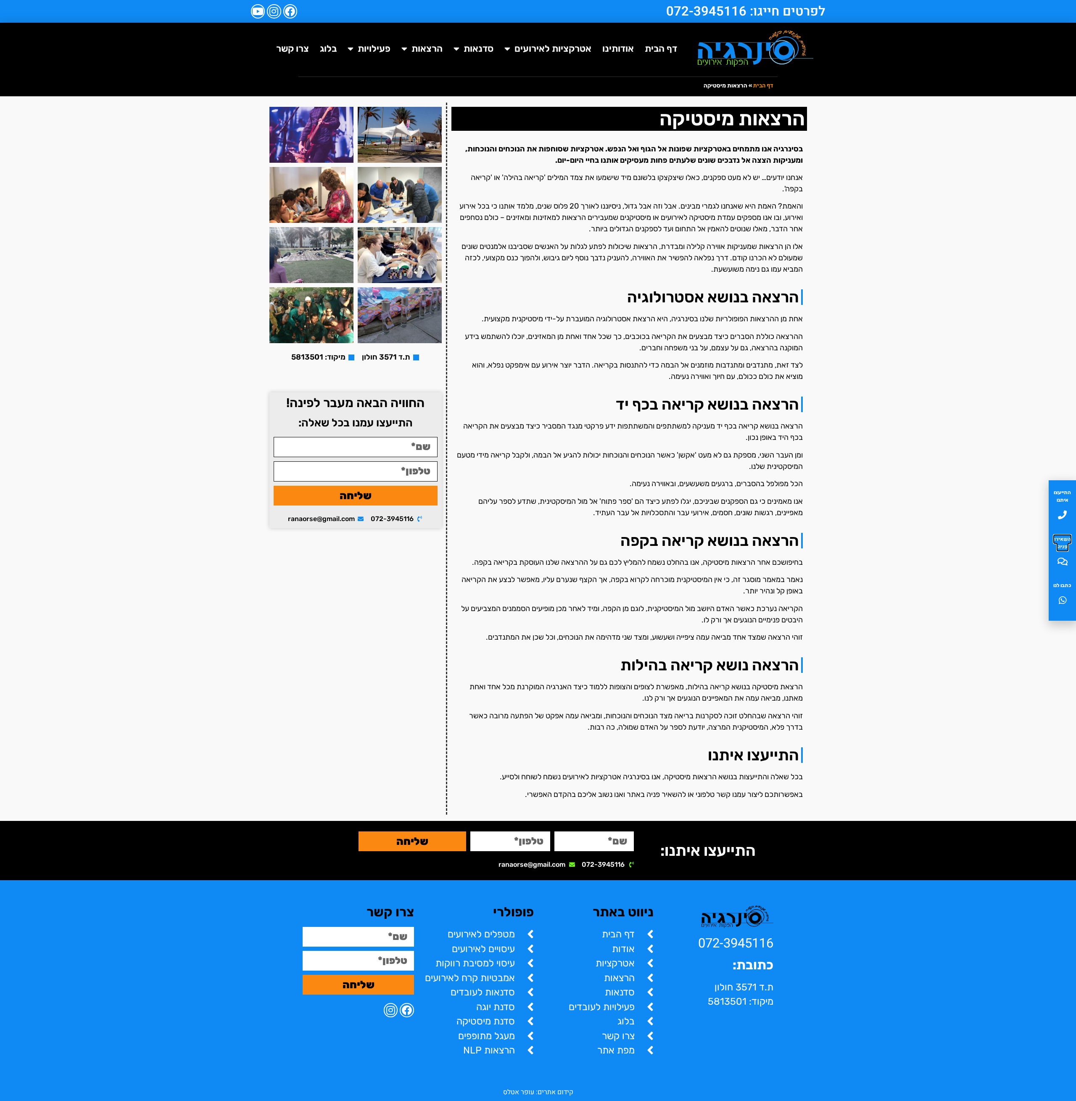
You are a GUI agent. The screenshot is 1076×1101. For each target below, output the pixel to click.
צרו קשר (292, 48)
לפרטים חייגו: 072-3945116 (745, 11)
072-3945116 (735, 943)
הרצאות (427, 48)
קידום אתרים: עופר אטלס (538, 1092)
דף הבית (661, 48)
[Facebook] (290, 11)
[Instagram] (274, 11)
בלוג (328, 48)
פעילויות (374, 48)
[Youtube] (258, 11)
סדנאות (478, 48)
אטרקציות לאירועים (552, 48)
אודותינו (618, 48)
